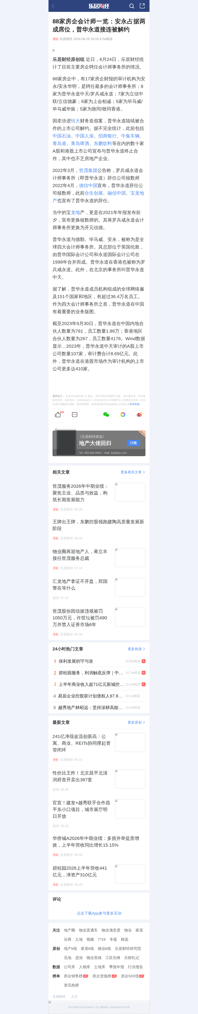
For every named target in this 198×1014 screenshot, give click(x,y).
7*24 (102, 939)
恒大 (75, 120)
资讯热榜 (71, 985)
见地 (67, 958)
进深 (79, 958)
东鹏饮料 (103, 143)
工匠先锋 (112, 958)
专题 (113, 939)
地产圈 (69, 930)
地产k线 (70, 948)
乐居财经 (66, 39)
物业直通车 (88, 930)
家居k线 (87, 948)
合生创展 (94, 193)
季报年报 (116, 967)
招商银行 (107, 135)
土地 (79, 939)
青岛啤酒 (80, 143)
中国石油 (62, 135)
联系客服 (135, 404)
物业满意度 (111, 930)
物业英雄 (94, 958)
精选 (124, 939)
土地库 (99, 967)
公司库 (69, 967)
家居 (139, 930)
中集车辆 (130, 135)
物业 (128, 930)
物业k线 (104, 948)
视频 (90, 939)
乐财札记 (131, 958)
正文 (74, 996)
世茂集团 (88, 170)
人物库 (84, 967)
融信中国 (116, 193)
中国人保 (84, 135)
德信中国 (88, 185)
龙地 (75, 212)
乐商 (67, 939)
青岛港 (59, 143)
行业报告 (135, 967)
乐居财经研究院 (128, 948)
